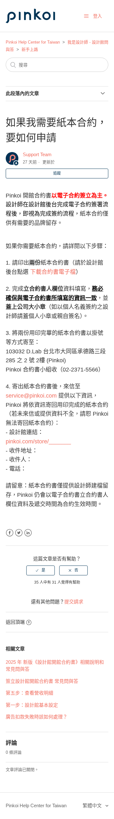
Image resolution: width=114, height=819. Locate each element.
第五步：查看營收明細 (29, 693)
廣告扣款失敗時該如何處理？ (36, 716)
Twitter (19, 533)
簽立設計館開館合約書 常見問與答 (42, 681)
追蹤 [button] (57, 173)
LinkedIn (28, 533)
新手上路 (30, 49)
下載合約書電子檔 (53, 272)
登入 (97, 15)
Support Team (37, 154)
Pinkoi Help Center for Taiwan (33, 42)
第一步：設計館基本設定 (32, 705)
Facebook (10, 533)
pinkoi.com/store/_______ (38, 441)
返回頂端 (15, 622)
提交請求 (73, 601)
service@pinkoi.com (31, 395)
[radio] (40, 570)
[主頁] (37, 29)
